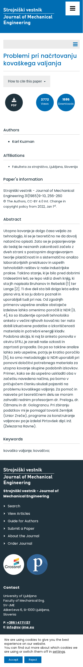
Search (14, 506)
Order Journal (20, 543)
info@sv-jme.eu (20, 627)
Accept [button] (13, 660)
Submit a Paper (21, 528)
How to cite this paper (25, 81)
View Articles (19, 513)
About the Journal (23, 536)
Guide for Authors (23, 521)
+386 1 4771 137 (18, 622)
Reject (33, 660)
